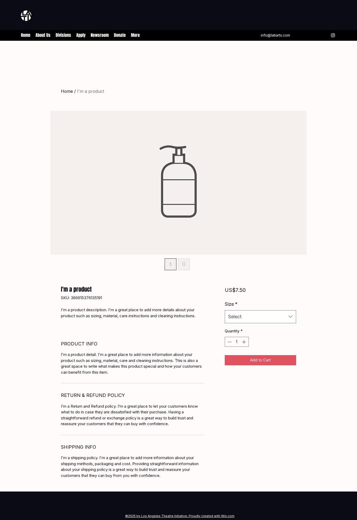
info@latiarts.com (275, 35)
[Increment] (244, 342)
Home (67, 91)
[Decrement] (229, 342)
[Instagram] (333, 35)
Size (231, 304)
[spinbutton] (236, 342)
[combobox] (260, 316)
